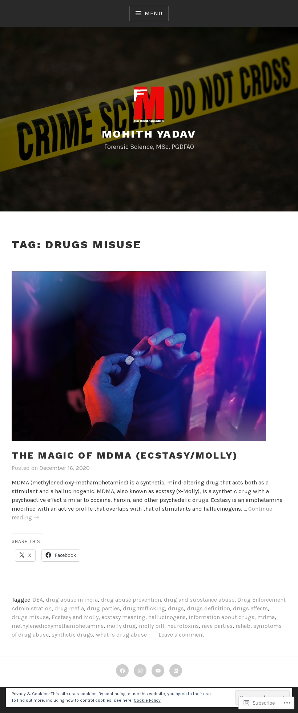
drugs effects (250, 608)
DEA (37, 599)
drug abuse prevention (131, 599)
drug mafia (69, 608)
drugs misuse (30, 617)
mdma (266, 617)
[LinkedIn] (175, 670)
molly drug (121, 625)
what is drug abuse (121, 634)
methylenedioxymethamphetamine (58, 625)
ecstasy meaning (123, 617)
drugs (176, 608)
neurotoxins (183, 625)
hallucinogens (167, 617)
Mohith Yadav (149, 133)
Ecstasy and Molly (75, 617)
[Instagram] (140, 670)
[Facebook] (122, 670)
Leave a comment (181, 634)
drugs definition (208, 608)
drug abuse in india (72, 599)
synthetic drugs (72, 634)
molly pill (151, 625)
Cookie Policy (147, 700)
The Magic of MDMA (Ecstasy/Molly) (125, 455)
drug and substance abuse (199, 599)
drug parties (103, 608)
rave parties (217, 625)
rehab (242, 625)
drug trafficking (144, 608)
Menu (153, 13)
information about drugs (221, 617)
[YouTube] (158, 670)
